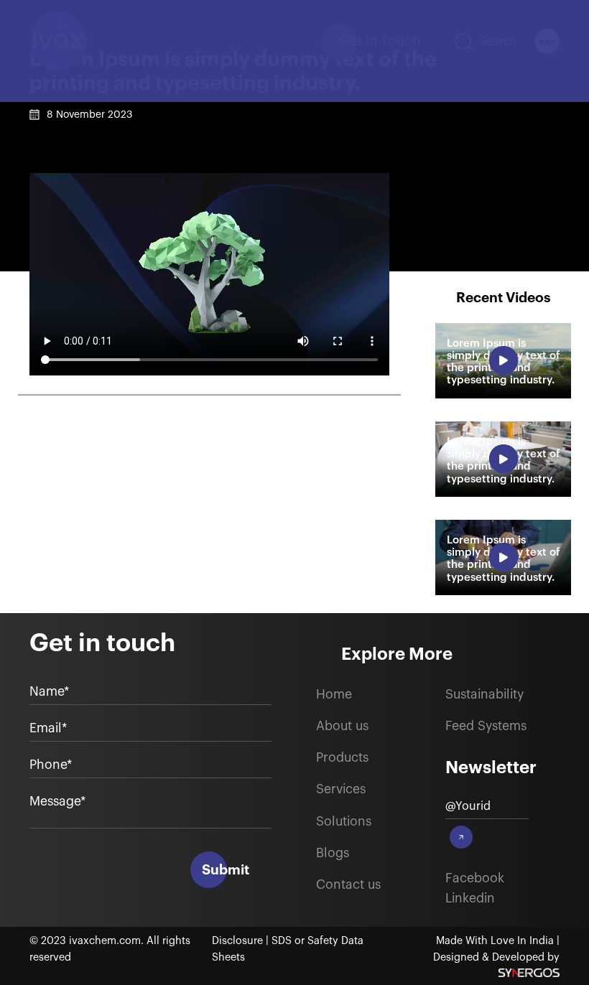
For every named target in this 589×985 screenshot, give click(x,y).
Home (334, 694)
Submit (225, 870)
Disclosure (239, 940)
